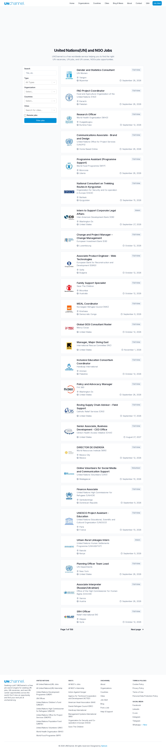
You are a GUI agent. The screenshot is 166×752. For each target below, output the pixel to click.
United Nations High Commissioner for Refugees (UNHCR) (50, 710)
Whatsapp (137, 725)
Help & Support (106, 712)
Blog (102, 704)
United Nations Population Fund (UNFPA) (48, 722)
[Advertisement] (73, 26)
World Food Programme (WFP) (48, 735)
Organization (29, 87)
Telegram (136, 721)
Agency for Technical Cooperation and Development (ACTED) (82, 697)
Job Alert (157, 3)
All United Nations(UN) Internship (49, 688)
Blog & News (118, 3)
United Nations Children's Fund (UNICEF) (48, 703)
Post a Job (104, 708)
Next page (136, 629)
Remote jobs (32, 115)
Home (72, 3)
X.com (135, 713)
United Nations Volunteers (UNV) (49, 728)
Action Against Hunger (77, 692)
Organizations (83, 3)
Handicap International (77, 710)
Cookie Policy (138, 684)
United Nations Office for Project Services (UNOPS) (49, 716)
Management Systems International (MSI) (82, 715)
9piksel (104, 746)
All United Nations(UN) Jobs (47, 684)
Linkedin (136, 709)
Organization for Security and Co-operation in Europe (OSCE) (82, 721)
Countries (97, 3)
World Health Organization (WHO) (49, 732)
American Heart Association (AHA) (82, 702)
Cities (107, 3)
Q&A (147, 3)
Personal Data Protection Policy (145, 696)
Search (27, 69)
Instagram (136, 717)
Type (26, 78)
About (129, 3)
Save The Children (75, 727)
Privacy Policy (138, 688)
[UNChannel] (14, 3)
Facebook (137, 705)
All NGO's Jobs (74, 684)
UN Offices (40, 698)
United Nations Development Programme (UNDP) (47, 693)
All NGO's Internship (76, 688)
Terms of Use (138, 692)
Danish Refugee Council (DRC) (80, 706)
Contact (139, 3)
